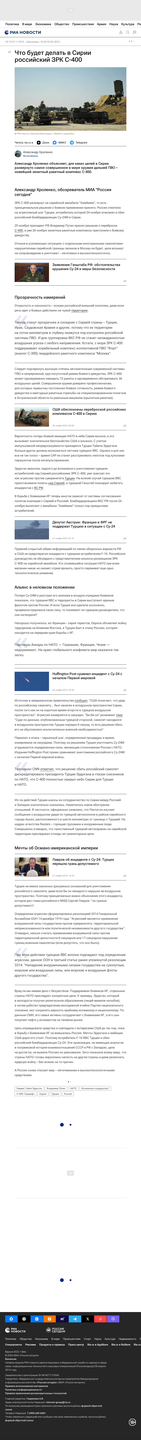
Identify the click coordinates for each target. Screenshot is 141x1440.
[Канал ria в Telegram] (75, 1318)
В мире (55, 1338)
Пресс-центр (76, 1344)
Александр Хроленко (38, 152)
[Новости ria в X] (88, 1318)
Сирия (42, 1094)
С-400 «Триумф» (26, 1094)
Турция (55, 1094)
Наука (97, 1338)
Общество (26, 1338)
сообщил (81, 700)
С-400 (19, 230)
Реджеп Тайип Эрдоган (29, 1088)
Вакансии (10, 1359)
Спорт (87, 1338)
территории (79, 310)
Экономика (41, 1338)
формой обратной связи (19, 1420)
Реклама (30, 1344)
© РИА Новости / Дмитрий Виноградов (33, 133)
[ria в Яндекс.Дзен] (24, 1318)
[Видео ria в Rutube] (62, 1318)
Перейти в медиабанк (64, 133)
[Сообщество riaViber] (113, 1318)
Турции (70, 478)
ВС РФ (38, 488)
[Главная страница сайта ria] (22, 32)
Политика (10, 1338)
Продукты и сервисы (52, 1344)
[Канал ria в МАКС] (11, 1318)
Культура (110, 1338)
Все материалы (30, 156)
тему (119, 715)
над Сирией (56, 483)
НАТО (73, 1088)
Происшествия (71, 1338)
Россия (68, 1094)
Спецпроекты (13, 1344)
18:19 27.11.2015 (14, 41)
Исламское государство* (95, 1088)
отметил (46, 769)
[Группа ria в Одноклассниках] (49, 1318)
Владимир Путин (56, 1088)
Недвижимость (127, 1338)
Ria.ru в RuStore (120, 1344)
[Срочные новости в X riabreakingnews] (100, 1318)
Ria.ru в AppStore (97, 1344)
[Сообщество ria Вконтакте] (37, 1318)
